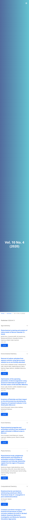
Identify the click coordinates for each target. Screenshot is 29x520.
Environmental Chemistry (8, 354)
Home (2, 313)
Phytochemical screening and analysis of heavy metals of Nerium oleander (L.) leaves (14, 332)
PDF (5, 345)
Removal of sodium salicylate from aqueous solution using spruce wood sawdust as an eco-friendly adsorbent (13, 360)
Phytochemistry (6, 451)
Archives (9, 313)
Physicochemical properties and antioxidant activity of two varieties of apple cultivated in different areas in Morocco (13, 430)
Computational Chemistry (9, 486)
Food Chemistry (6, 423)
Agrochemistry (5, 326)
